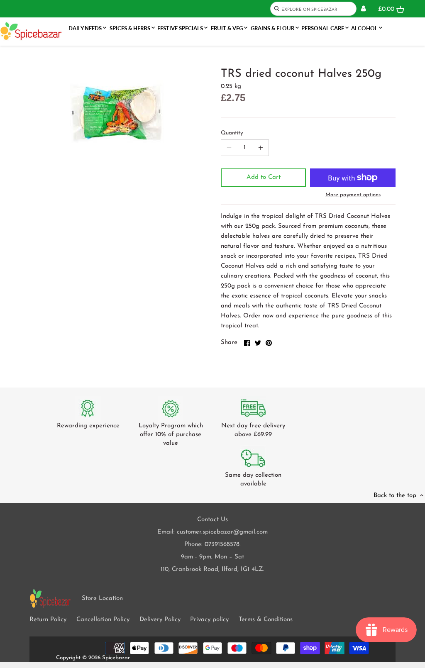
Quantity (232, 133)
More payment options (353, 194)
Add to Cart (264, 177)
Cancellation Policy (102, 620)
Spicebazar (116, 658)
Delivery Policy (160, 620)
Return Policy (47, 620)
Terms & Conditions (266, 620)
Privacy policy (209, 620)
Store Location (102, 598)
